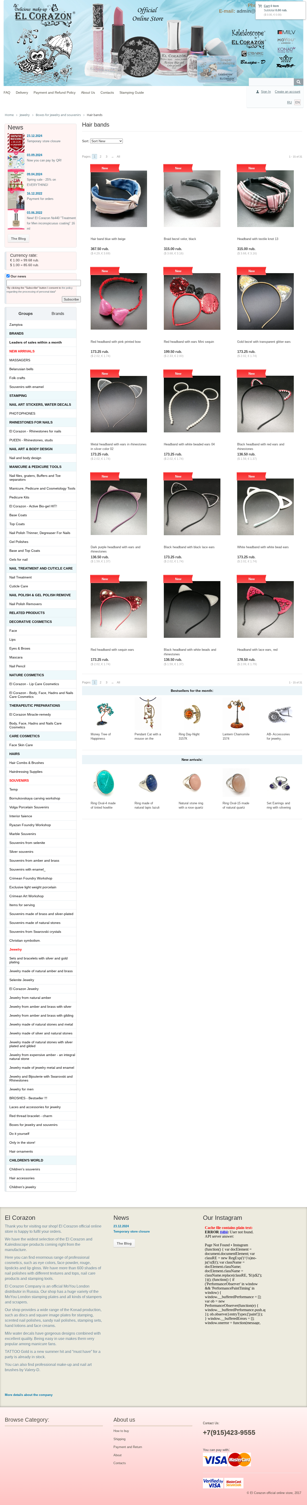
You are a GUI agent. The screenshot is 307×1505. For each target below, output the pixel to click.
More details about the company (29, 1395)
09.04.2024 (34, 174)
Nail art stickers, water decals (40, 404)
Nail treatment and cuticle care (41, 568)
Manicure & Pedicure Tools (35, 467)
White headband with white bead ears (263, 547)
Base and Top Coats (24, 551)
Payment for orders (40, 199)
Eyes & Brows (19, 648)
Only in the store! (22, 1142)
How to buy (121, 1431)
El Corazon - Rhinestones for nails (35, 431)
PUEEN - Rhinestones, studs (31, 440)
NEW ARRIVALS (22, 351)
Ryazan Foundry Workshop (30, 825)
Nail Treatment (20, 577)
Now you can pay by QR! (44, 160)
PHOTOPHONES (22, 413)
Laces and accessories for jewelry (35, 1107)
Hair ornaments (21, 1151)
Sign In (266, 91)
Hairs (14, 754)
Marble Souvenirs (22, 834)
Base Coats (18, 515)
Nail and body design (25, 458)
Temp (13, 789)
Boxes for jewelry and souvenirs (33, 1125)
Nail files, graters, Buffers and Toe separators (35, 477)
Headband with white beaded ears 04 (189, 444)
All (118, 156)
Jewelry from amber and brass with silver (40, 1006)
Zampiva (16, 324)
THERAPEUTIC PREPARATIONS (34, 705)
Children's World (26, 1160)
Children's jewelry (22, 1187)
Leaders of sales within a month (35, 342)
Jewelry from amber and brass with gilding (41, 1015)
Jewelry (15, 949)
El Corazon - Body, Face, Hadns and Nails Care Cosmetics (41, 695)
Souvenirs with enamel (26, 387)
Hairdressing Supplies (25, 772)
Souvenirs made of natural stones (34, 923)
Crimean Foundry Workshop (30, 878)
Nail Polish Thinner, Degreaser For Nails (39, 533)
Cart (267, 6)
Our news (18, 276)
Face (13, 631)
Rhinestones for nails (31, 422)
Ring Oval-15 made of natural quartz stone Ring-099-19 (236, 807)
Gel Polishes (18, 542)
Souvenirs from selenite (27, 843)
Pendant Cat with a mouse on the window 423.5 (148, 738)
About (117, 1455)
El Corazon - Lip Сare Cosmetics (34, 684)
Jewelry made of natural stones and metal (41, 1024)
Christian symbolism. (25, 940)
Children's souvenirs (24, 1169)
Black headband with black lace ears (189, 547)
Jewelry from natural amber (30, 998)
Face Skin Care (21, 745)
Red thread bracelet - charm (30, 1116)
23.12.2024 (34, 136)
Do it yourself (19, 1134)
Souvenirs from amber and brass (34, 860)
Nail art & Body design (31, 449)
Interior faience (20, 816)
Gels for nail (18, 559)
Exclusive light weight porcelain (32, 887)
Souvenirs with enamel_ (27, 869)
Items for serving (22, 905)
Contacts (107, 92)
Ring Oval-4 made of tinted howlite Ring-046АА (103, 807)
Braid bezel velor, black (180, 239)
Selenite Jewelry (21, 980)
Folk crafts (17, 378)
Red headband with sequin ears (112, 649)
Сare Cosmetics (24, 736)
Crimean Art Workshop (26, 896)
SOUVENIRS (19, 780)
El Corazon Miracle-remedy (30, 714)
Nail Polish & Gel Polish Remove (40, 595)
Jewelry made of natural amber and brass (41, 971)
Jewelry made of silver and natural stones (40, 1033)
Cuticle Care (18, 586)
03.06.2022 (34, 213)
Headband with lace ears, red (257, 649)
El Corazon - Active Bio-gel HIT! (33, 506)
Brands (16, 333)
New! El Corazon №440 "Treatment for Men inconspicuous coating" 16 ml (51, 223)
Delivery (22, 92)
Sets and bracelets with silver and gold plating (38, 960)
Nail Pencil (17, 666)
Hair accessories (22, 1178)
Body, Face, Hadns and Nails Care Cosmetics (35, 725)
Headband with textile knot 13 (257, 239)
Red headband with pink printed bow (116, 342)
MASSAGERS (19, 360)
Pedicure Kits (19, 497)
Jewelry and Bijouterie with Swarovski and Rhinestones (41, 1078)
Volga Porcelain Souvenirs (29, 807)
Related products (27, 613)
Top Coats (17, 524)
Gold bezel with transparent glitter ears (264, 342)
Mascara (16, 657)
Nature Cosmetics (26, 675)
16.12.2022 (34, 193)
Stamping (18, 396)
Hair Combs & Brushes (26, 763)
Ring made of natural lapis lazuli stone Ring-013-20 (147, 807)
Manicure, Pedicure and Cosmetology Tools (42, 488)
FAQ (7, 92)
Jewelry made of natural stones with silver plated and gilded (41, 1044)
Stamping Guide (131, 92)
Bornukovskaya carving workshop (34, 798)
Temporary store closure (43, 141)
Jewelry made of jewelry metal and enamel (41, 1067)
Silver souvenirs (21, 852)
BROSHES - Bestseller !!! (28, 1098)
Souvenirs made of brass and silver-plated (41, 914)
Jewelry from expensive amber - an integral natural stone (42, 1057)
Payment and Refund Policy (55, 92)
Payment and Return (127, 1447)
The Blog (18, 238)
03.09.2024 (34, 155)
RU (289, 102)
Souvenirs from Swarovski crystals (35, 932)
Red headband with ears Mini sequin (189, 342)
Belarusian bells (21, 369)
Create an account (287, 91)
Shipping (119, 1439)
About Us (88, 92)
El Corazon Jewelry (24, 989)
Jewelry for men (21, 1089)
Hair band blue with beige (108, 239)
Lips (12, 639)
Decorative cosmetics (30, 622)
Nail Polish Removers (25, 604)
